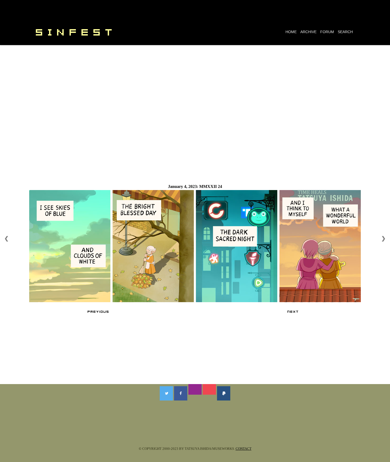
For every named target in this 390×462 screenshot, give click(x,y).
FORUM (327, 32)
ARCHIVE (308, 32)
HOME (291, 32)
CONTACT (244, 449)
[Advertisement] (195, 85)
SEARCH (345, 32)
